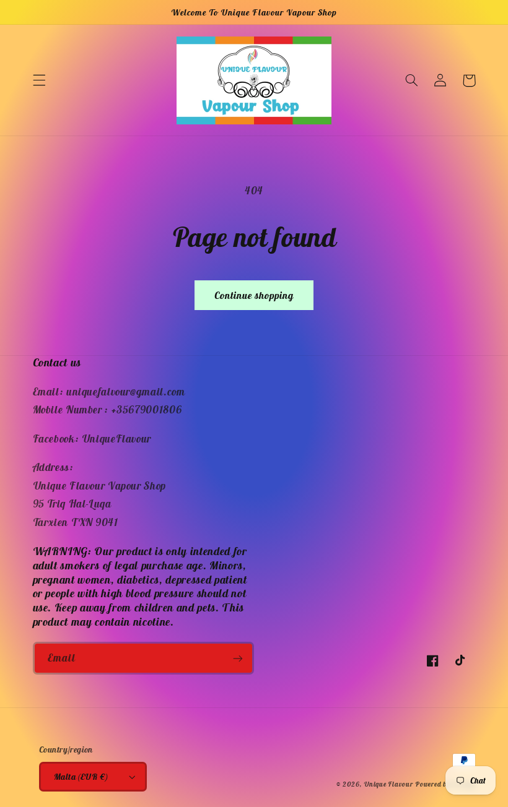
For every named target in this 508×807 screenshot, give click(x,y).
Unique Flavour (388, 784)
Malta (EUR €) (81, 776)
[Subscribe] (238, 658)
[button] (39, 80)
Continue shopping (254, 295)
